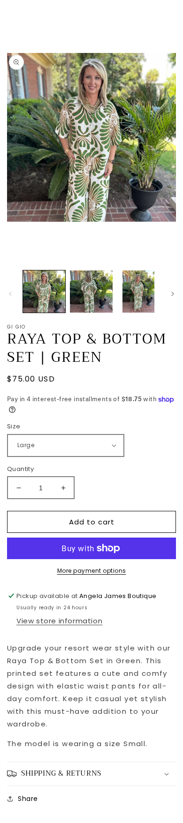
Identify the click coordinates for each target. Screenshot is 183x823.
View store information (59, 621)
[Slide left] (10, 294)
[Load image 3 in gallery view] (138, 291)
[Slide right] (172, 294)
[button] (91, 774)
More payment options (91, 571)
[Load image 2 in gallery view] (91, 291)
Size (14, 426)
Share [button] (28, 798)
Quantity (20, 468)
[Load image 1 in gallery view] (44, 291)
